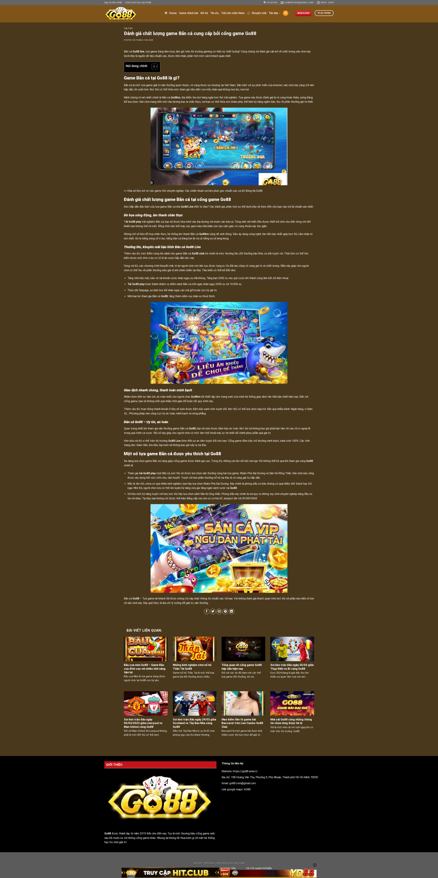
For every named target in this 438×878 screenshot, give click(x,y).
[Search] (285, 13)
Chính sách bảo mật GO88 (138, 2)
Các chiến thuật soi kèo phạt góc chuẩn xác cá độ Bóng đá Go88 (223, 190)
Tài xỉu (214, 13)
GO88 (247, 789)
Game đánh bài (188, 13)
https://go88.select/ (245, 771)
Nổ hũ (204, 13)
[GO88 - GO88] (131, 13)
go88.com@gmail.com (242, 783)
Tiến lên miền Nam (232, 13)
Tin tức (273, 13)
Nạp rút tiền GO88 (113, 2)
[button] (153, 67)
